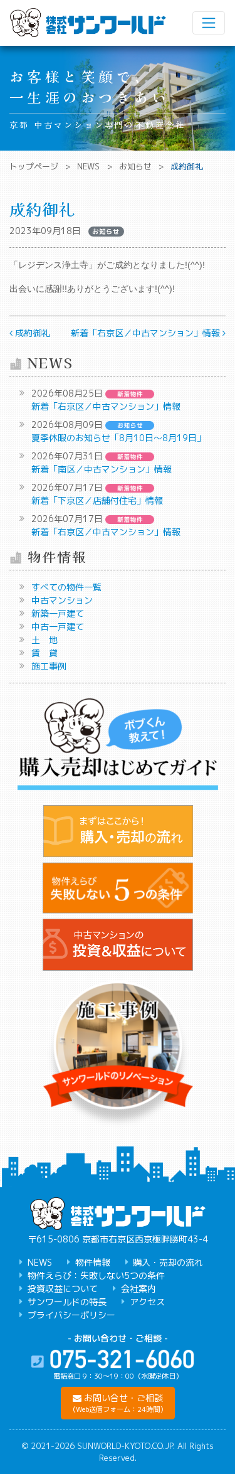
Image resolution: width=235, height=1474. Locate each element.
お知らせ (135, 166)
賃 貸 (44, 653)
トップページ (33, 166)
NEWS (88, 166)
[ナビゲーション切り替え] (208, 22)
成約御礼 (31, 333)
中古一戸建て (57, 627)
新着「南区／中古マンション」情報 (101, 469)
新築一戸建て (57, 613)
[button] (118, 1403)
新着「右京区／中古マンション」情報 (146, 333)
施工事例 (48, 666)
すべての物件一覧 (66, 587)
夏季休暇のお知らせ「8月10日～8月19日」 (118, 438)
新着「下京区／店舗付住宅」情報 (97, 500)
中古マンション (62, 600)
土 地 (44, 640)
